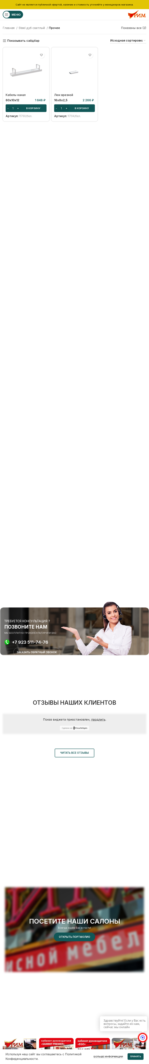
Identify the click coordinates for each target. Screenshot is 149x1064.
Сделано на (67, 728)
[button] (26, 108)
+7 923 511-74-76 (30, 642)
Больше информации (108, 1056)
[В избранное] (41, 55)
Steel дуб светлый (32, 28)
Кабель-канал (16, 95)
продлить (98, 719)
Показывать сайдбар (23, 40)
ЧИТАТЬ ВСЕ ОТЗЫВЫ (74, 752)
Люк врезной (63, 95)
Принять (135, 1056)
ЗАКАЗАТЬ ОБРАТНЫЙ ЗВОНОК (37, 652)
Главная (9, 28)
